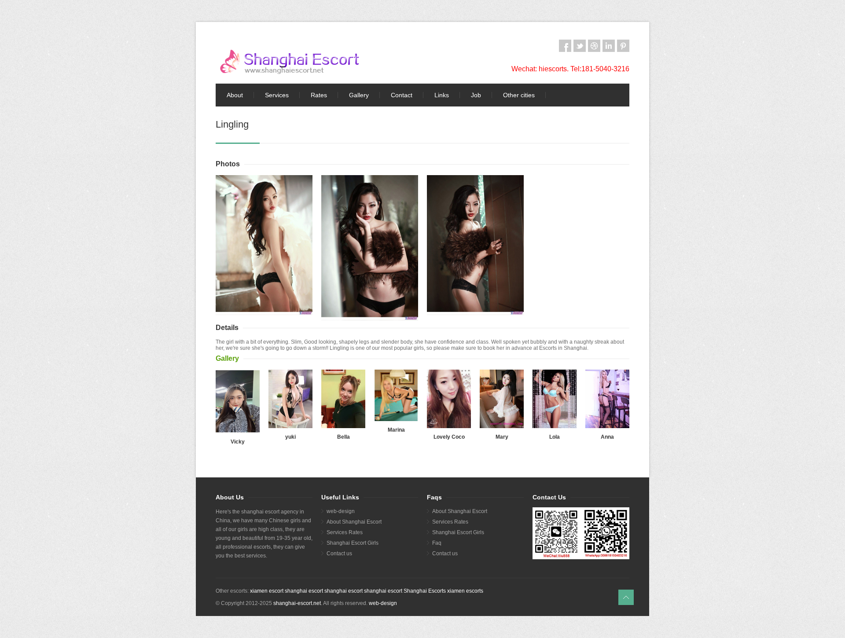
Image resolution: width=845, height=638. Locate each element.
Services (277, 95)
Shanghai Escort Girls (352, 543)
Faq (436, 543)
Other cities (519, 95)
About (235, 95)
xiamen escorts (465, 591)
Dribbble (594, 46)
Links (441, 95)
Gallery (359, 95)
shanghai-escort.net (297, 603)
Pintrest (623, 46)
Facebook (565, 46)
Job (476, 95)
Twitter (579, 46)
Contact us (339, 553)
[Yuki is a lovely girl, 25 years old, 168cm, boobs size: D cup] (290, 399)
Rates (319, 95)
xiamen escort (266, 591)
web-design (341, 511)
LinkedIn (609, 46)
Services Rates (345, 532)
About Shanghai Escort (354, 522)
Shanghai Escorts (425, 591)
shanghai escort (304, 591)
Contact (401, 95)
